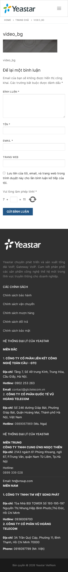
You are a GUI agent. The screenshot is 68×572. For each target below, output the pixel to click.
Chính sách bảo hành (17, 295)
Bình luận (11, 91)
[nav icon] (59, 8)
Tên (6, 124)
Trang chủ (22, 20)
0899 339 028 (13, 472)
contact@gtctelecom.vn (28, 389)
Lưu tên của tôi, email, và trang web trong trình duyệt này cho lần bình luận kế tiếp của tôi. (34, 178)
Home (7, 20)
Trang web (10, 157)
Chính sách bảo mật (16, 330)
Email (8, 140)
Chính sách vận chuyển (18, 304)
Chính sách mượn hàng (18, 313)
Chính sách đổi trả (15, 321)
